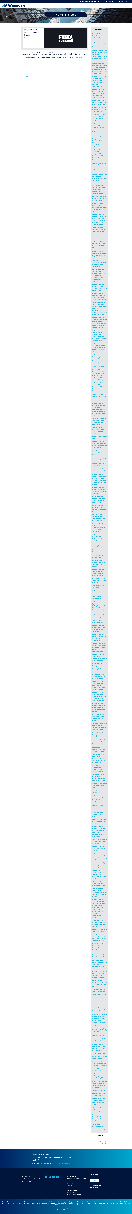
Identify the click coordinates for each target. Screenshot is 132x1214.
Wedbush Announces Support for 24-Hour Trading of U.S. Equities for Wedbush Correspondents (99, 539)
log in (127, 1)
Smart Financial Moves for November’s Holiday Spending (99, 580)
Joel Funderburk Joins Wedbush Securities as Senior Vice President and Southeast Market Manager (98, 707)
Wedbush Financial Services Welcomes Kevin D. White (98, 807)
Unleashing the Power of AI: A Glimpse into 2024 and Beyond (99, 841)
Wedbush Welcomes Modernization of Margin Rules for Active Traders (99, 102)
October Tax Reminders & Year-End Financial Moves (99, 237)
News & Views (100, 6)
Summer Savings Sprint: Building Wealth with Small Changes (99, 735)
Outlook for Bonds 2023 (99, 1090)
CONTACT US (94, 1174)
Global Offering (71, 1185)
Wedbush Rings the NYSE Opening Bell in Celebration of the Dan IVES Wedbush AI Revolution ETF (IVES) (99, 178)
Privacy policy (63, 1209)
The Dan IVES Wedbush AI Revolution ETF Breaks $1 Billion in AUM (99, 198)
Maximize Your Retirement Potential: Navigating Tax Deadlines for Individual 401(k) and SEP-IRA (99, 874)
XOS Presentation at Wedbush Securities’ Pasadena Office (98, 1110)
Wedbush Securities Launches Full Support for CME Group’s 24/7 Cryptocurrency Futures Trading (99, 128)
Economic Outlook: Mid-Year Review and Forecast (99, 742)
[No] (130, 1206)
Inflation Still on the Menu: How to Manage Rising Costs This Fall (98, 229)
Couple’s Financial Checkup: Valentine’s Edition (98, 814)
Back (26, 76)
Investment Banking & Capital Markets (60, 6)
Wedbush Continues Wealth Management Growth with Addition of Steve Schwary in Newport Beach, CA (99, 93)
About (108, 6)
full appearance (78, 58)
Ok (54, 1209)
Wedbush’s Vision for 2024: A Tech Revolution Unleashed (99, 848)
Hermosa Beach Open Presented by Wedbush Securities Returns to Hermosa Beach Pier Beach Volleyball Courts (99, 647)
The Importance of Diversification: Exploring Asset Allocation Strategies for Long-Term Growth (99, 964)
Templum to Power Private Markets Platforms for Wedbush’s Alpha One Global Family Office (99, 207)
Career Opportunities (72, 1190)
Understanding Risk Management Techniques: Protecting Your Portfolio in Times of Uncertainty (99, 758)
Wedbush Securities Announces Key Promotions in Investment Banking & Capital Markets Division (99, 467)
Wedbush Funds (71, 1183)
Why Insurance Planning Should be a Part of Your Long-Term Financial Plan (99, 1064)
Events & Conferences (101, 1143)
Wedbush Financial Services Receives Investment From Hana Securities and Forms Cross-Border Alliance (99, 696)
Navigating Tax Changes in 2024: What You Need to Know (99, 821)
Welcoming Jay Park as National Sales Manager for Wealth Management (99, 1009)
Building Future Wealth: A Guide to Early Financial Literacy (99, 785)
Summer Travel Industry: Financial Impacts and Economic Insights (99, 676)
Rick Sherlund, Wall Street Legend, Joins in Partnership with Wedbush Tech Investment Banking (99, 189)
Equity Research (71, 1181)
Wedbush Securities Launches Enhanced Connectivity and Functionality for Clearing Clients (98, 595)
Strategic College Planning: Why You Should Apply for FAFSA (99, 883)
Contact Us (119, 1)
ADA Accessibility (71, 1192)
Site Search (109, 1)
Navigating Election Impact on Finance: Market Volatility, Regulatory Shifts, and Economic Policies (98, 685)
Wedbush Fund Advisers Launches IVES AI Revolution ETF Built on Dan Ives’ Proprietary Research (99, 387)
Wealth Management (40, 6)
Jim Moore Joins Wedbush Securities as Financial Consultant (98, 749)
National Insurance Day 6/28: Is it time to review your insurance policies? (99, 1002)
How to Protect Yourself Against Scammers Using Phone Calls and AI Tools (99, 955)
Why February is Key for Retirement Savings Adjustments (99, 453)
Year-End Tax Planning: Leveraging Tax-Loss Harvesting (98, 865)
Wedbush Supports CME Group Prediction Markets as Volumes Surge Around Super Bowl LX (99, 167)
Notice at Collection (74, 1209)
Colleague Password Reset (74, 1194)
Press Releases (103, 1141)
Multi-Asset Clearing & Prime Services (84, 6)
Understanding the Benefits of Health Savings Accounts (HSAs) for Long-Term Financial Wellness (99, 892)
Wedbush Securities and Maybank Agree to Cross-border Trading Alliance (99, 1076)
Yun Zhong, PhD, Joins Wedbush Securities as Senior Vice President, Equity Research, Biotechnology (98, 528)
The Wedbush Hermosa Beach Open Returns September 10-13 (99, 36)
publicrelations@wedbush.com (62, 1163)
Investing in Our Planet (99, 1053)
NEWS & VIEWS (66, 14)
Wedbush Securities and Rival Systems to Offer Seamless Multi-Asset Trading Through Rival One (99, 348)
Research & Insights (102, 1139)
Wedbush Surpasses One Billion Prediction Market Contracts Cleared (99, 109)
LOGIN (94, 1180)
